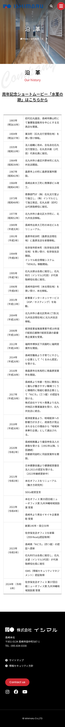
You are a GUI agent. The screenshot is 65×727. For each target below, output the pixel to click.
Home (25, 39)
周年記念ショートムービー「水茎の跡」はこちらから (32, 96)
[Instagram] (7, 692)
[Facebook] (16, 692)
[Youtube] (25, 692)
